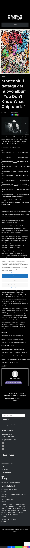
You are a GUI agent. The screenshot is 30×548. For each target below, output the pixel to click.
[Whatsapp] (16, 115)
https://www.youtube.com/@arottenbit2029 (14, 342)
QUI (8, 204)
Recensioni (5, 469)
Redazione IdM (14, 112)
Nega (15, 280)
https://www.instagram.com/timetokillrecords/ (14, 352)
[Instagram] (17, 115)
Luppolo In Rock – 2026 (9, 519)
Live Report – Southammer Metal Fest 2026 (14, 494)
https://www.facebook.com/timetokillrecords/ (14, 356)
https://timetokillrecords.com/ (10, 362)
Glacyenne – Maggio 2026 (9, 489)
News (4, 76)
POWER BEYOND (5, 482)
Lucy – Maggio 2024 (7, 499)
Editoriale (4, 460)
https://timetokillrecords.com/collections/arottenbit (16, 211)
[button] (27, 260)
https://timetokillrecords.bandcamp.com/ (13, 349)
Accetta (15, 276)
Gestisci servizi (14, 272)
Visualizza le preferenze (15, 285)
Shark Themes (20, 529)
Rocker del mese (6, 472)
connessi (7, 434)
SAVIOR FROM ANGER (15, 482)
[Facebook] (12, 115)
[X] (14, 115)
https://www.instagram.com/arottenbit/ (12, 339)
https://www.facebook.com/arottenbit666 (13, 335)
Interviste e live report (8, 463)
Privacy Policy (11, 287)
